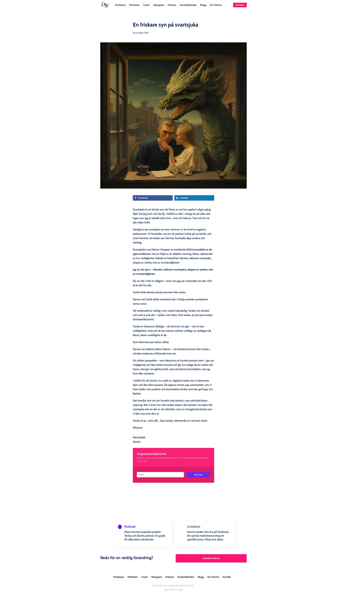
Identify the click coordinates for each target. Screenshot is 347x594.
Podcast (172, 5)
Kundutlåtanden (188, 5)
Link (124, 546)
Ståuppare (158, 5)
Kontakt (240, 5)
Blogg (203, 5)
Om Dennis (216, 5)
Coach (146, 5)
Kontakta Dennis (211, 558)
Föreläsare (120, 5)
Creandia (180, 590)
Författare (134, 5)
